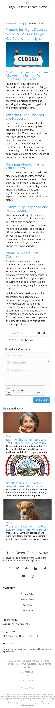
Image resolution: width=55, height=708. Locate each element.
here (32, 706)
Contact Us (27, 671)
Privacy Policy (27, 688)
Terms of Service (27, 679)
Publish (43, 400)
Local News (17, 333)
